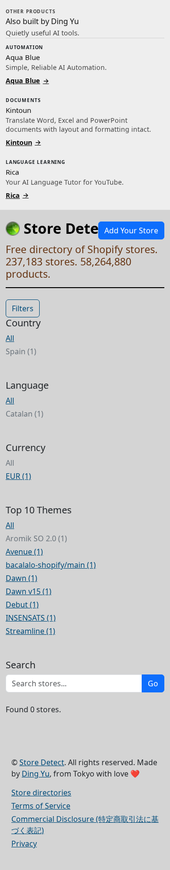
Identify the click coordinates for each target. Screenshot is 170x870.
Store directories (41, 792)
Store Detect (41, 762)
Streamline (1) (30, 631)
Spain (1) (21, 351)
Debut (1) (22, 604)
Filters (23, 308)
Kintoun (23, 141)
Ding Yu (36, 773)
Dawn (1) (21, 578)
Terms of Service (40, 806)
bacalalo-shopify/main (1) (51, 565)
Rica (17, 194)
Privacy (24, 843)
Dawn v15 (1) (28, 591)
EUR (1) (18, 476)
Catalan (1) (24, 414)
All (10, 338)
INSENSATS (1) (31, 618)
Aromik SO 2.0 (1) (36, 538)
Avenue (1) (24, 551)
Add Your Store (131, 230)
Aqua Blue (27, 80)
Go (153, 683)
